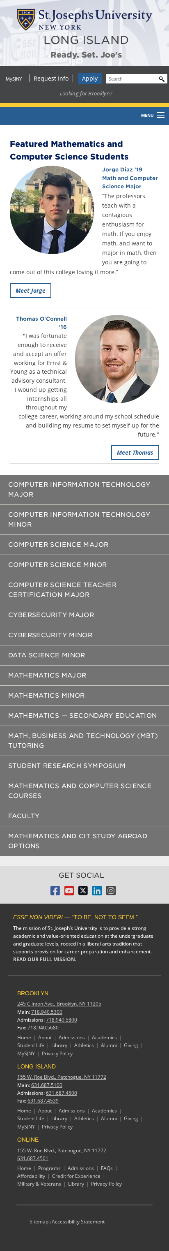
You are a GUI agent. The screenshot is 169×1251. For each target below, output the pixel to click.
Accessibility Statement (78, 1221)
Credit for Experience (76, 1175)
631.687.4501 (32, 1158)
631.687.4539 (43, 1100)
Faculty (24, 816)
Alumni (109, 1045)
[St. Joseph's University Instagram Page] (111, 893)
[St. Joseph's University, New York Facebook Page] (55, 893)
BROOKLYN (32, 993)
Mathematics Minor (46, 695)
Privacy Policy (57, 1053)
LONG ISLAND (86, 40)
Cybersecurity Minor (50, 635)
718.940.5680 (43, 1027)
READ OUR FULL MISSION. (44, 959)
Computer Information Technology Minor (79, 519)
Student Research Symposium (67, 766)
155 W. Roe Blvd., (61, 1076)
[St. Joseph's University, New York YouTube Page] (69, 893)
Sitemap (39, 1221)
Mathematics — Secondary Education (82, 715)
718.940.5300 (46, 1011)
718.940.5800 (61, 1019)
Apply (90, 78)
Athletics (84, 1045)
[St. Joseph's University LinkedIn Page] (97, 893)
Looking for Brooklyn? (86, 93)
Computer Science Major (58, 544)
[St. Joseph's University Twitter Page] (83, 893)
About (45, 1037)
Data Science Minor (46, 655)
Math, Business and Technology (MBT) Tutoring (83, 740)
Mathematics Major (47, 675)
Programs (49, 1168)
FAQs (107, 1168)
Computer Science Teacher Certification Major (62, 590)
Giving (131, 1045)
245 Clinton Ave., (59, 1003)
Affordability (31, 1175)
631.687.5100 (46, 1085)
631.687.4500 (61, 1092)
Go (160, 78)
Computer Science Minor (57, 565)
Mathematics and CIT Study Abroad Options (77, 841)
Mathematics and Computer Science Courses (80, 791)
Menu (147, 115)
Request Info (51, 78)
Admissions (72, 1037)
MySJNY (14, 79)
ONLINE (28, 1139)
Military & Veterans (39, 1183)
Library (59, 1045)
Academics (104, 1037)
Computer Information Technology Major (79, 489)
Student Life (30, 1045)
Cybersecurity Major (51, 615)
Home (24, 1037)
